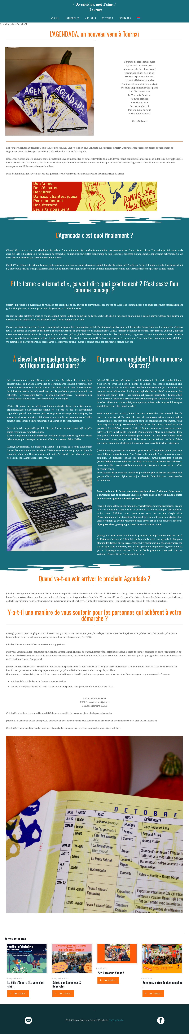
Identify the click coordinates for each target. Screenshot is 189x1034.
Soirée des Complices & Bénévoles (66, 984)
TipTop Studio (116, 1020)
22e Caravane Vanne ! (110, 972)
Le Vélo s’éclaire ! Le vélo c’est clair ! (25, 984)
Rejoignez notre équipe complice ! (162, 984)
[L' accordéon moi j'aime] (94, 7)
